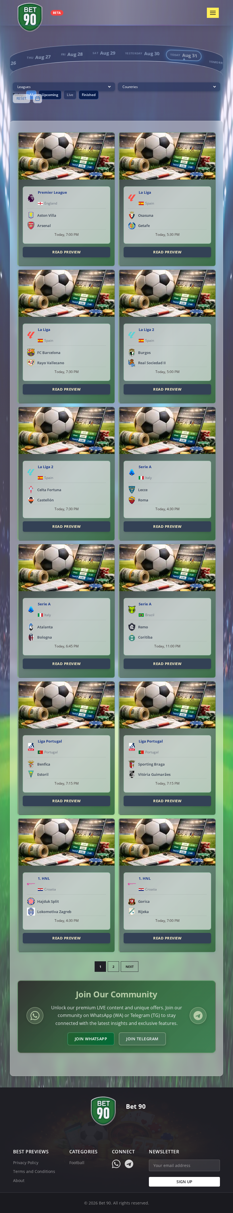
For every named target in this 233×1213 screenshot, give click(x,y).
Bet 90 (136, 1106)
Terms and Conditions (34, 1171)
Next (130, 966)
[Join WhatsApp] (34, 1015)
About (18, 1180)
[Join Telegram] (198, 1015)
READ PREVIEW (66, 252)
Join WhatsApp (91, 1038)
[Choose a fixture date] (37, 98)
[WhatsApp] (116, 1164)
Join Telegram (142, 1038)
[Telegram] (129, 1164)
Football (76, 1162)
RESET (21, 98)
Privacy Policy (25, 1162)
